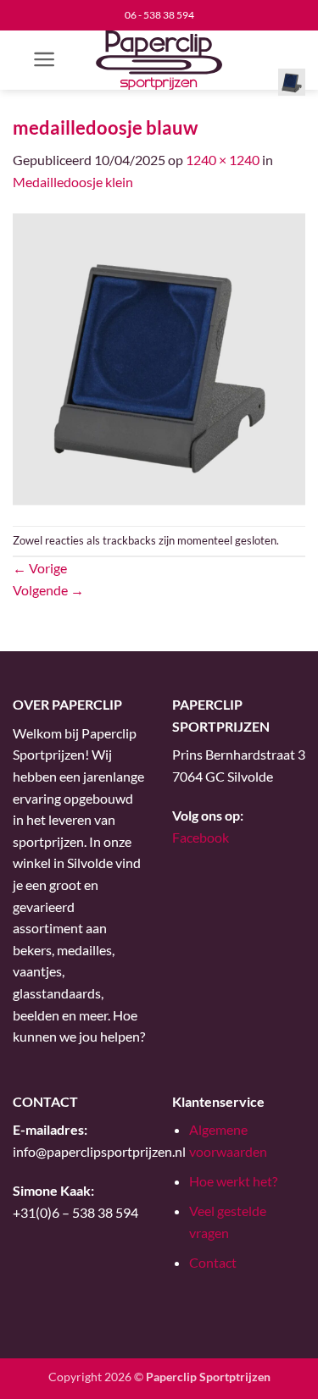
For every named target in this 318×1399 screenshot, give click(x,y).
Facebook (200, 837)
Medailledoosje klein (73, 182)
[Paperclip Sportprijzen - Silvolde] (159, 60)
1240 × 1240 (222, 160)
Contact (213, 1262)
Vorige (40, 568)
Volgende (48, 590)
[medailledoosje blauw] (159, 357)
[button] (44, 59)
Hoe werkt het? (233, 1181)
